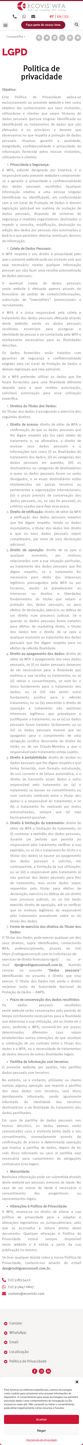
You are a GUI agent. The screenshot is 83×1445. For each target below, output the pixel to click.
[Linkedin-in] (48, 1371)
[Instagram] (41, 1371)
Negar (41, 1430)
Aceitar (41, 1419)
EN (59, 17)
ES (66, 17)
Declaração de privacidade (41, 1439)
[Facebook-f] (34, 1371)
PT (52, 17)
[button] (77, 1382)
